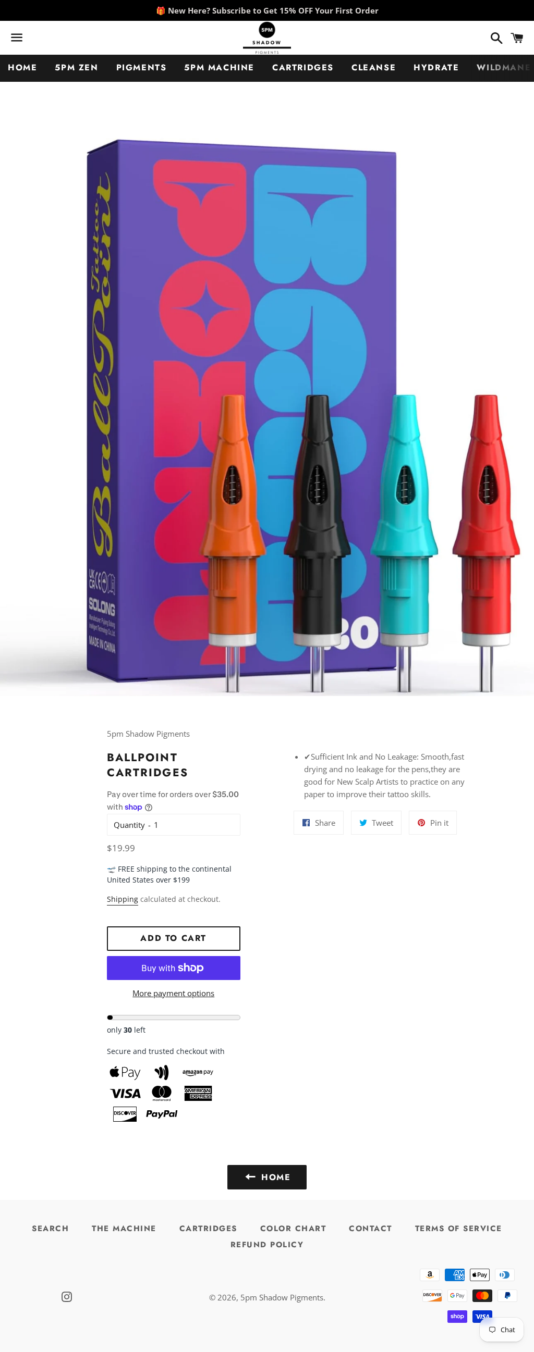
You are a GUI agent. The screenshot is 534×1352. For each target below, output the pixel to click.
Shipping (122, 899)
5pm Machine (219, 67)
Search (50, 1228)
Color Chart (293, 1228)
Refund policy (267, 1244)
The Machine (124, 1228)
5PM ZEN (76, 67)
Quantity (129, 825)
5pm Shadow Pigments (281, 1297)
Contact (370, 1228)
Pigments (141, 67)
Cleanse (373, 67)
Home (22, 67)
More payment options (173, 993)
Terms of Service (458, 1228)
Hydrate (436, 67)
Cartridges (303, 67)
